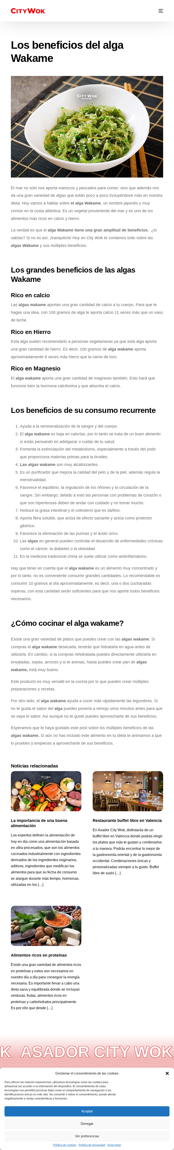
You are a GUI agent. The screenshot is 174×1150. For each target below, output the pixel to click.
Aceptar (87, 1111)
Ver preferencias (87, 1136)
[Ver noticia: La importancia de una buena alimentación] (46, 791)
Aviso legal (114, 1145)
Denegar (87, 1124)
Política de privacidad (92, 1145)
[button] (167, 1073)
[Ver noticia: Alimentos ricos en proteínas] (46, 926)
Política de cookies (64, 1145)
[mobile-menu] (158, 11)
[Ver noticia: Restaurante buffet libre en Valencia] (128, 791)
